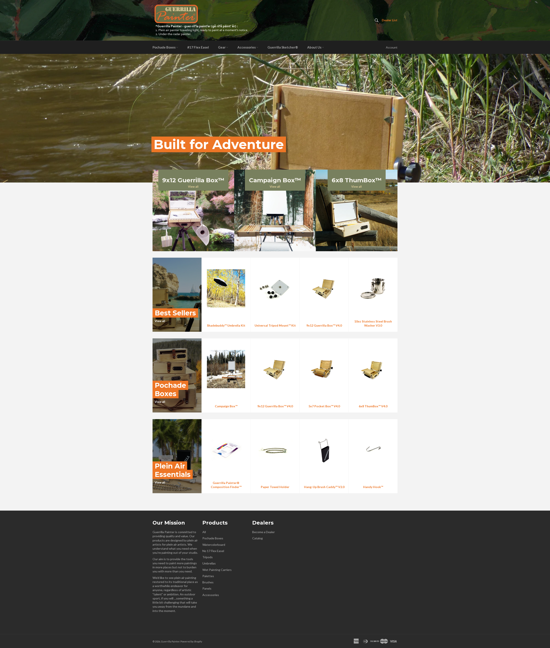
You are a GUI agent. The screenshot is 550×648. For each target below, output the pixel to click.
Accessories (246, 47)
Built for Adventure (219, 144)
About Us (314, 47)
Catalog (257, 538)
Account (391, 47)
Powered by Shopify (191, 641)
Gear (222, 47)
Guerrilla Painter (170, 641)
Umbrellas (209, 563)
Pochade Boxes (164, 47)
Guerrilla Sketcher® (282, 47)
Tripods (207, 557)
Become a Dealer (263, 532)
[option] (275, 118)
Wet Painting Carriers (217, 570)
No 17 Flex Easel (213, 551)
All (204, 532)
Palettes (208, 576)
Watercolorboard (213, 544)
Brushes (208, 582)
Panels (206, 588)
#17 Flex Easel (198, 47)
